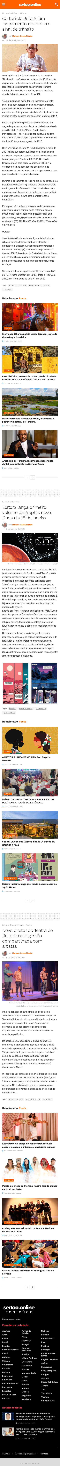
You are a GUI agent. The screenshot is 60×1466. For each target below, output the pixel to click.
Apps (4, 1334)
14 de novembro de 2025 (13, 764)
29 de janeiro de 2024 (12, 1235)
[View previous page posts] (27, 477)
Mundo (25, 1384)
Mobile (25, 1377)
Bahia (5, 1338)
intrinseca (41, 709)
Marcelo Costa (29, 1373)
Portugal (45, 1349)
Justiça (25, 1354)
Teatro (29, 925)
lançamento (35, 285)
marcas (25, 1369)
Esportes (6, 1391)
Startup (45, 1378)
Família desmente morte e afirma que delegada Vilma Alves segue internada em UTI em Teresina (35, 1432)
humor (12, 285)
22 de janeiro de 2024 (12, 1278)
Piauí (43, 1342)
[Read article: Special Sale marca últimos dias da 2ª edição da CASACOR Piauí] (30, 825)
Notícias (13, 13)
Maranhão (27, 1365)
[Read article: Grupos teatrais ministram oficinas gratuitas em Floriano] (30, 1254)
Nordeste (26, 1399)
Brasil (8, 328)
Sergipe (45, 1374)
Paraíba (45, 1334)
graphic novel (25, 709)
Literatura (27, 1362)
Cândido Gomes (10, 1349)
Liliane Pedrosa (29, 1358)
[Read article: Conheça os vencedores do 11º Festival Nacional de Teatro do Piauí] (30, 1211)
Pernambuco (47, 1338)
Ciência (6, 1361)
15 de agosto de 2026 (12, 426)
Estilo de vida (9, 1394)
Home (4, 13)
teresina (47, 1099)
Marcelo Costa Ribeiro (22, 36)
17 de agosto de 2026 (12, 383)
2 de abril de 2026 (11, 468)
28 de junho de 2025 (11, 849)
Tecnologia (46, 1393)
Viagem (45, 1397)
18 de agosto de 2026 (12, 341)
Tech (43, 1389)
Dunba (12, 709)
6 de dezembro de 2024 (13, 1151)
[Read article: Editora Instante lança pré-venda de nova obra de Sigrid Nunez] (30, 867)
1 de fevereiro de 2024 (12, 1193)
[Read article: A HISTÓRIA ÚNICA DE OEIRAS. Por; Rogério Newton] (30, 740)
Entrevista (7, 1387)
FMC (11, 1099)
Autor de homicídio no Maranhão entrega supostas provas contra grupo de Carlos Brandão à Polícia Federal (35, 1416)
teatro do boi (33, 1099)
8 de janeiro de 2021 (15, 529)
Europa (5, 1398)
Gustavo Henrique (26, 1349)
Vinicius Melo (48, 1401)
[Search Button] (56, 4)
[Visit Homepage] (30, 4)
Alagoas (6, 1331)
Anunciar (6, 1454)
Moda (24, 1380)
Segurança (46, 1367)
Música (25, 1392)
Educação (7, 1379)
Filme (24, 1337)
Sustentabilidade (49, 1382)
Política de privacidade (25, 1454)
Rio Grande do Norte (48, 1354)
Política (45, 1346)
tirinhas (7, 290)
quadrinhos (9, 713)
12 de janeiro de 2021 (15, 40)
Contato (44, 1454)
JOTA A (22, 285)
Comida (6, 1368)
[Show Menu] (3, 4)
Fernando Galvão (26, 1332)
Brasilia (9, 455)
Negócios (26, 1395)
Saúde (44, 1363)
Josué (20, 1099)
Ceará (5, 1353)
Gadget (25, 1344)
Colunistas (14, 502)
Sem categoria (48, 1371)
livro (46, 285)
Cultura (23, 13)
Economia (7, 1376)
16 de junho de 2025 (11, 891)
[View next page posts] (33, 477)
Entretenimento (17, 925)
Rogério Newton (49, 1359)
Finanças (26, 1341)
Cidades (6, 1357)
